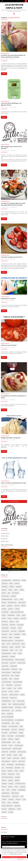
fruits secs (12, 663)
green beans (13, 666)
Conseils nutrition (5, 53)
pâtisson (9, 755)
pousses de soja (19, 745)
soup (3, 790)
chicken (9, 618)
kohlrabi (16, 678)
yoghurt (4, 812)
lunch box (4, 694)
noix (25, 707)
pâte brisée (13, 751)
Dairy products (19, 640)
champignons (11, 615)
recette (23, 758)
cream (23, 634)
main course (5, 697)
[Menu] (14, 13)
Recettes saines (5, 541)
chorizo (12, 621)
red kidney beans (20, 764)
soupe (8, 790)
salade (21, 770)
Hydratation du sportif (8, 298)
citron (19, 628)
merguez (4, 704)
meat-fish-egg (20, 701)
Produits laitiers (6, 748)
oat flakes (18, 710)
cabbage (4, 609)
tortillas (18, 799)
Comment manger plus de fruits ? (12, 257)
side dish (10, 786)
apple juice (4, 583)
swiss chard (15, 796)
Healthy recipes (5, 536)
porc (14, 742)
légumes (22, 694)
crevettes (4, 637)
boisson (4, 602)
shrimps (4, 786)
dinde (23, 643)
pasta (17, 723)
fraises (20, 653)
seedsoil (17, 780)
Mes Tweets (4, 832)
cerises (3, 615)
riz (23, 767)
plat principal (13, 732)
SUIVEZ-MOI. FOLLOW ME (8, 837)
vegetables (15, 802)
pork (18, 742)
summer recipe (5, 793)
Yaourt (19, 809)
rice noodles (9, 767)
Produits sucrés (17, 748)
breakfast (9, 605)
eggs (23, 647)
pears (21, 726)
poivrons (10, 739)
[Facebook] (2, 1)
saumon (4, 780)
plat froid (4, 732)
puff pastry (5, 751)
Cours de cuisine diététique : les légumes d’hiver (11, 104)
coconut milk (5, 631)
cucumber (16, 637)
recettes (14, 761)
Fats (16, 650)
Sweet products (6, 796)
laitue (3, 688)
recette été (21, 761)
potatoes (4, 745)
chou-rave (12, 624)
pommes (17, 739)
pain (13, 723)
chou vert (13, 628)
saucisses (17, 777)
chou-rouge (20, 624)
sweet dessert (15, 793)
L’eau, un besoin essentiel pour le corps (13, 483)
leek (15, 688)
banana (22, 589)
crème (10, 637)
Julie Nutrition (6, 59)
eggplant (17, 647)
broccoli (17, 605)
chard (18, 615)
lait (3, 685)
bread (3, 605)
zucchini (10, 812)
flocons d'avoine (6, 653)
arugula (17, 583)
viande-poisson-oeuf (7, 805)
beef (9, 593)
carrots (17, 609)
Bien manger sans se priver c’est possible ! (11, 147)
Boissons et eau (12, 602)
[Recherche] (26, 1)
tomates (4, 799)
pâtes (3, 755)
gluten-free (5, 666)
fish (21, 650)
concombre (21, 631)
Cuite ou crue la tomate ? (9, 345)
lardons (9, 688)
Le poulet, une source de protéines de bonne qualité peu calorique (13, 56)
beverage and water (7, 599)
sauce (17, 774)
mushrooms (18, 707)
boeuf (21, 599)
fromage (12, 656)
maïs (14, 701)
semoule (11, 783)
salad (16, 770)
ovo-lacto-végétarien (7, 720)
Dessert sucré (15, 643)
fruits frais (5, 663)
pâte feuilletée (22, 751)
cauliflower (5, 612)
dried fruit (5, 647)
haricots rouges (6, 672)
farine (11, 650)
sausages (10, 780)
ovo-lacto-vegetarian (7, 716)
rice (3, 767)
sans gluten (11, 774)
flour (14, 653)
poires (3, 736)
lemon (19, 688)
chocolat (23, 618)
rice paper (17, 767)
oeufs (3, 713)
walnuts (4, 809)
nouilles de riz (6, 710)
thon (22, 796)
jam (12, 675)
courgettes (17, 634)
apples (11, 583)
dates (3, 643)
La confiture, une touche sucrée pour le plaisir (13, 397)
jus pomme (4, 678)
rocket (3, 770)
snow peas (22, 786)
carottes (10, 609)
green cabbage (5, 669)
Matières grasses (6, 701)
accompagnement (6, 580)
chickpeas (16, 618)
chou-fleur (5, 624)
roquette (10, 770)
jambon (17, 675)
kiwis (10, 678)
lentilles (4, 691)
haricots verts (16, 672)
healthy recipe (5, 675)
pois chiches (10, 736)
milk (9, 704)
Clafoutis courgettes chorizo (14, 569)
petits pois (14, 729)
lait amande (9, 685)
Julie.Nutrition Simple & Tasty (14, 6)
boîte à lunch (21, 602)
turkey (3, 802)
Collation (13, 631)
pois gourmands (20, 736)
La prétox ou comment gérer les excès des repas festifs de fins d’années (13, 204)
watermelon (12, 809)
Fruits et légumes (19, 659)
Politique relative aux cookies (16, 854)
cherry (3, 618)
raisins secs (16, 758)
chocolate (4, 621)
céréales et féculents (7, 640)
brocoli (23, 605)
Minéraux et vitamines (7, 707)
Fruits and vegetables (7, 659)
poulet (11, 745)
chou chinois (5, 628)
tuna (24, 799)
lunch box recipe (13, 694)
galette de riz (21, 663)
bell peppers (15, 593)
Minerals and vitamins (18, 704)
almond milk (16, 580)
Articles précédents (14, 501)
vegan (9, 802)
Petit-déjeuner (5, 729)
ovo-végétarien (6, 723)
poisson (4, 739)
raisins (9, 758)
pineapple (21, 729)
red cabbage (10, 764)
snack (16, 786)
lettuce (17, 691)
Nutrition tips (4, 538)
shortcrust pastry (20, 783)
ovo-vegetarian (19, 720)
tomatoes (11, 799)
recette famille (6, 761)
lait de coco (17, 685)
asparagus (4, 586)
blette (16, 599)
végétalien (17, 805)
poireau (21, 732)
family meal (5, 650)
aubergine (18, 586)
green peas (14, 669)
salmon (4, 774)
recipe (3, 764)
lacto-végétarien (17, 682)
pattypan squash (13, 726)
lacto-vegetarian (6, 682)
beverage (13, 596)
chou (17, 621)
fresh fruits (5, 656)
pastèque (4, 726)
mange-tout (13, 697)
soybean (14, 790)
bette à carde (5, 596)
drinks (11, 647)
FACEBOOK (3, 816)
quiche (15, 755)
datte (8, 643)
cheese (23, 615)
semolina (4, 783)
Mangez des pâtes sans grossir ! (11, 438)
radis (20, 755)
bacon (16, 589)
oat (13, 710)
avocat (10, 589)
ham (20, 669)
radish (3, 758)
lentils (10, 691)
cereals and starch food (16, 612)
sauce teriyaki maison (7, 777)
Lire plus (4, 73)
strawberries (21, 790)
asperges (11, 586)
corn (10, 634)
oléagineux (10, 713)
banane (4, 593)
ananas (24, 580)
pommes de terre (6, 742)
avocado (4, 589)
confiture (4, 634)
